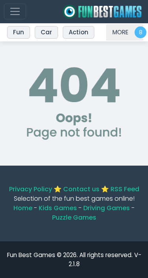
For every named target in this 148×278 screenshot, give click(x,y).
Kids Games (58, 208)
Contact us (81, 189)
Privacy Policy (30, 189)
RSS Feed (125, 189)
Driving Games (106, 208)
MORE (120, 32)
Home (22, 208)
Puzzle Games (74, 217)
